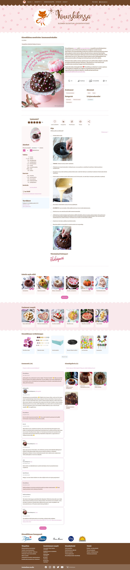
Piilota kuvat (104, 132)
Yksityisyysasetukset (92, 553)
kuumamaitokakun (85, 48)
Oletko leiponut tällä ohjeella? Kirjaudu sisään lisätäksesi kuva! (80, 368)
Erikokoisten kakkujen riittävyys (29, 552)
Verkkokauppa (49, 2)
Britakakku (46, 560)
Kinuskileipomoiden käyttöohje (72, 555)
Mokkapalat (46, 554)
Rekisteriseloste (69, 552)
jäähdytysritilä (26, 204)
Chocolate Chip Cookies (49, 548)
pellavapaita (38, 391)
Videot (65, 2)
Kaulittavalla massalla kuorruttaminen (31, 559)
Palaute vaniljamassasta (92, 552)
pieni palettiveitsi (27, 206)
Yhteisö (58, 2)
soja (31, 461)
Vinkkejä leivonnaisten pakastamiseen (31, 557)
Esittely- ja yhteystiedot (92, 548)
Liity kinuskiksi (68, 548)
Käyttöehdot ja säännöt (70, 550)
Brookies (45, 557)
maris (75, 48)
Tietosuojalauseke (69, 553)
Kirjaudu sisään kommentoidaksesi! (31, 368)
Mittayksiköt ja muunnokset (28, 548)
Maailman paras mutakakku (49, 551)
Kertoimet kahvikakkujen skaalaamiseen (32, 193)
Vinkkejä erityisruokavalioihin (29, 553)
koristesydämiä (33, 187)
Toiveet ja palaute (91, 550)
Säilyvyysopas (25, 555)
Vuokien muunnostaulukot (28, 550)
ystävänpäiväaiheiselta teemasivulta (75, 71)
